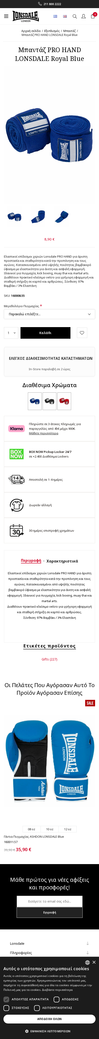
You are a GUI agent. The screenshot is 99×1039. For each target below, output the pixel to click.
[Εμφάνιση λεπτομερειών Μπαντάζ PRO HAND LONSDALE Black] (49, 401)
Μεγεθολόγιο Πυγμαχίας (22, 306)
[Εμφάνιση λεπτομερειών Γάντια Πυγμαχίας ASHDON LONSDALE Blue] (49, 761)
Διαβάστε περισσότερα (57, 990)
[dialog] (49, 998)
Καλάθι (45, 333)
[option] (14, 216)
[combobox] (87, 962)
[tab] (31, 560)
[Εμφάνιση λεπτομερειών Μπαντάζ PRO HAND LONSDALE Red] (64, 401)
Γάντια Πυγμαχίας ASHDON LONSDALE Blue (34, 836)
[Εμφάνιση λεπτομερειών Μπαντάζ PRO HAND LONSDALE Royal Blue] (35, 401)
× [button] (94, 962)
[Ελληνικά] (55, 16)
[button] (49, 1031)
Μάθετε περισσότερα (43, 433)
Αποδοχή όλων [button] (49, 1019)
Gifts (45, 659)
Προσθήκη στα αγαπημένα (82, 333)
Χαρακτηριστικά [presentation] (62, 561)
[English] (65, 16)
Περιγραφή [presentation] (31, 560)
